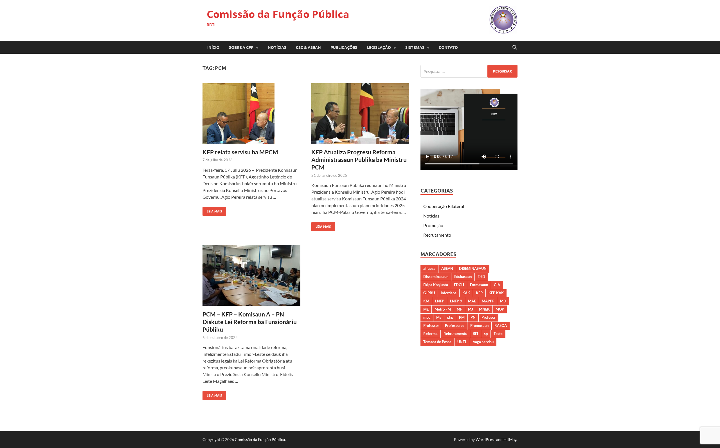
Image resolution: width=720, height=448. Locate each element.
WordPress (485, 439)
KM (426, 301)
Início (213, 47)
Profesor (489, 317)
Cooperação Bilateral (443, 206)
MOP (500, 309)
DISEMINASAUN (473, 268)
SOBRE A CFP (241, 47)
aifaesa (429, 268)
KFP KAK (496, 293)
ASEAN (447, 268)
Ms (438, 317)
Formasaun (479, 284)
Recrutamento (437, 234)
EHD (481, 276)
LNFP (439, 301)
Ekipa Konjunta (435, 284)
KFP (479, 293)
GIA (497, 284)
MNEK (484, 309)
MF (459, 309)
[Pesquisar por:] (469, 71)
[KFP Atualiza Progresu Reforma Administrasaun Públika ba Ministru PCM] (360, 113)
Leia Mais (212, 210)
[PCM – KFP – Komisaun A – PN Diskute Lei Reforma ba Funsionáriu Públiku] (251, 275)
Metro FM (443, 309)
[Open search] (514, 47)
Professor (431, 325)
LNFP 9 (456, 301)
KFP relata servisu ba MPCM (240, 151)
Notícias (277, 47)
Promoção (433, 225)
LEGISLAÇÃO (379, 47)
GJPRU (429, 293)
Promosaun (479, 325)
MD (503, 301)
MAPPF (488, 301)
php (450, 317)
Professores (454, 325)
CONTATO (448, 47)
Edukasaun (463, 276)
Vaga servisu (483, 342)
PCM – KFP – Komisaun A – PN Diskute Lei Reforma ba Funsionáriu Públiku (249, 322)
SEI (475, 333)
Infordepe (448, 293)
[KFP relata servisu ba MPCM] (251, 113)
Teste (498, 333)
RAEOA (500, 325)
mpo (426, 317)
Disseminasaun (435, 276)
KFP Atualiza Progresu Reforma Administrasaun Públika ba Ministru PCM (359, 159)
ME (426, 309)
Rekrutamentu (455, 333)
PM (462, 317)
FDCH (459, 284)
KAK (466, 293)
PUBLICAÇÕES (343, 47)
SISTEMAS (414, 47)
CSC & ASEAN (308, 47)
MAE (472, 301)
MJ (470, 309)
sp (486, 333)
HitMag (510, 439)
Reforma (430, 333)
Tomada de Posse (437, 342)
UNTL (462, 342)
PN (473, 317)
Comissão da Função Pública (278, 14)
